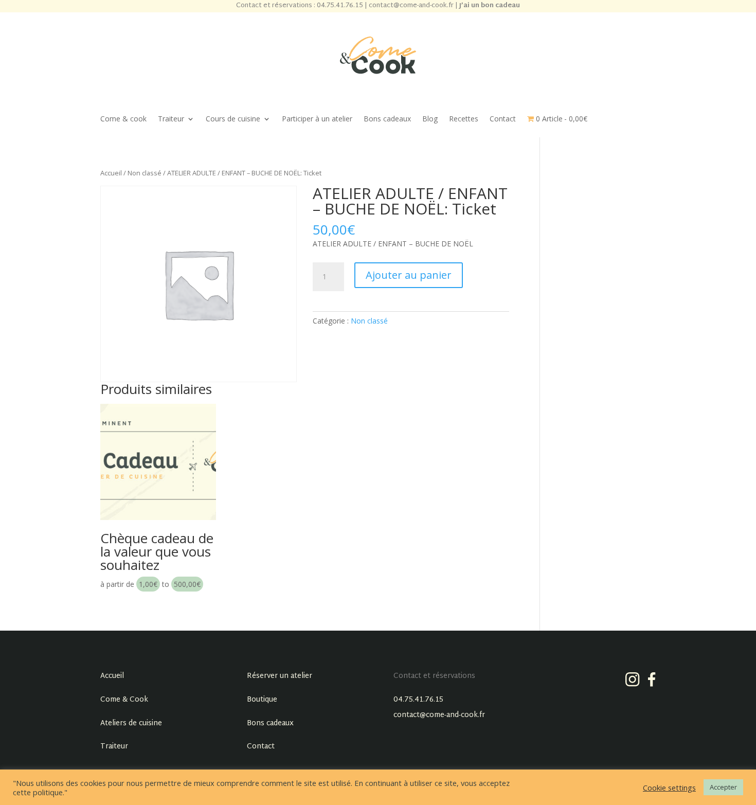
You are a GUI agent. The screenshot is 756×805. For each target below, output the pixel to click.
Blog (430, 119)
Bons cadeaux (387, 119)
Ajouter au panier (409, 275)
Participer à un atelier (317, 119)
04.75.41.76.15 (418, 699)
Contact (503, 119)
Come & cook (123, 119)
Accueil (111, 172)
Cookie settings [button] (669, 787)
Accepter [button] (723, 787)
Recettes (463, 119)
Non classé (144, 172)
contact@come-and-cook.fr (439, 715)
